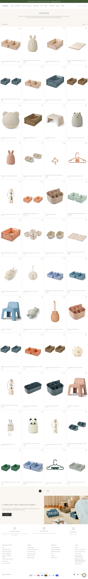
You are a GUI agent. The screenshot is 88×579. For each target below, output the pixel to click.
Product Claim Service (7, 559)
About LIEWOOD (55, 547)
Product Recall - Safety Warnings (79, 556)
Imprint (76, 547)
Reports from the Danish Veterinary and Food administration (80, 560)
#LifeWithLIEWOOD (56, 549)
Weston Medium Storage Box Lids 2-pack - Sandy (76, 253)
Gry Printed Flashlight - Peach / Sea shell (53, 444)
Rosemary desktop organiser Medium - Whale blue (77, 444)
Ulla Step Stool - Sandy (50, 137)
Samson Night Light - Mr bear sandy (8, 137)
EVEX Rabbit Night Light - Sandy (8, 444)
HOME (62, 5)
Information (54, 557)
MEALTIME (36, 5)
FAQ (3, 547)
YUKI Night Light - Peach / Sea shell (75, 367)
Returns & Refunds (6, 553)
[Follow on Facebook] (74, 574)
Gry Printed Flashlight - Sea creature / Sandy (10, 214)
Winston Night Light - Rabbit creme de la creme (31, 61)
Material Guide (30, 557)
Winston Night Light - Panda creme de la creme (31, 444)
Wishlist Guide (30, 547)
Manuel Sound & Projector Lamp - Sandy (9, 291)
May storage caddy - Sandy (51, 214)
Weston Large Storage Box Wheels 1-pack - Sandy (54, 176)
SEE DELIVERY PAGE (55, 1)
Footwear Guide (31, 551)
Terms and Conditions (80, 549)
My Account (5, 561)
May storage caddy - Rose (73, 329)
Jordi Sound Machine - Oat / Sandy (30, 291)
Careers (53, 555)
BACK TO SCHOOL (27, 5)
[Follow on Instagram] (78, 574)
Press (52, 553)
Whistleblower (78, 563)
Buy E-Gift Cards (6, 563)
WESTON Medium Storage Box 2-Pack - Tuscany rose (31, 214)
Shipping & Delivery (7, 551)
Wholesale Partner (55, 551)
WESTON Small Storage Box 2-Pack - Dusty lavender (54, 291)
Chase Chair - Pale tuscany (73, 406)
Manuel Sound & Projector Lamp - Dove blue (32, 329)
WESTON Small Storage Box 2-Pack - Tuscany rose (32, 367)
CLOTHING (52, 5)
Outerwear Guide (31, 553)
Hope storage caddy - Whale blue (30, 406)
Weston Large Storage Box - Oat (30, 137)
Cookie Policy (78, 553)
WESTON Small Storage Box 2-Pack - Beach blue (77, 291)
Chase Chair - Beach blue (6, 329)
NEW (12, 5)
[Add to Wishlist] (20, 28)
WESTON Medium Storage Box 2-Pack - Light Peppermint (77, 214)
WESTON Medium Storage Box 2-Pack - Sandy (10, 61)
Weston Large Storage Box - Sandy (52, 61)
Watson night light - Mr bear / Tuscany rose (54, 329)
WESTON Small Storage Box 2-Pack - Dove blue (76, 483)
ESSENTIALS (18, 5)
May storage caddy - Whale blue (52, 406)
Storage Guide (30, 555)
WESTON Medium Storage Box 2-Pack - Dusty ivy (10, 483)
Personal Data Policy (80, 551)
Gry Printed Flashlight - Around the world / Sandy (10, 406)
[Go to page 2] (47, 491)
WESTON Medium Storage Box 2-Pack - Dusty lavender (32, 483)
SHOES (58, 5)
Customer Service (6, 549)
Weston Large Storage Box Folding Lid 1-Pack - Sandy (77, 61)
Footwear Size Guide (32, 549)
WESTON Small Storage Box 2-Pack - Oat (53, 367)
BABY (46, 5)
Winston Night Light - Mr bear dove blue (76, 137)
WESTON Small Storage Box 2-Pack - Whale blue (10, 367)
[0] (83, 5)
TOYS (41, 5)
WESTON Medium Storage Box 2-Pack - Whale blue (10, 100)
